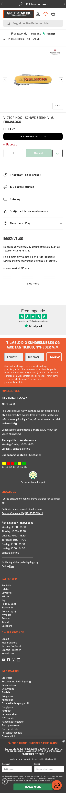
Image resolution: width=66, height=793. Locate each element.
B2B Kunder (8, 718)
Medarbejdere (9, 642)
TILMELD (54, 356)
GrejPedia (7, 678)
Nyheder (6, 615)
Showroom (8, 688)
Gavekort (7, 626)
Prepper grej (9, 611)
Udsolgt (38, 153)
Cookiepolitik (9, 736)
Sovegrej (7, 593)
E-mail (37, 764)
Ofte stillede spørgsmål (15, 703)
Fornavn (6, 764)
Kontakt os (8, 653)
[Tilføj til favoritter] (57, 153)
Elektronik (7, 607)
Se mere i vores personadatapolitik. (42, 780)
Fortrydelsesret (11, 725)
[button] (53, 14)
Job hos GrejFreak (11, 646)
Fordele (6, 692)
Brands (6, 618)
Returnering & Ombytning (16, 681)
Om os (5, 639)
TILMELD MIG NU (33, 787)
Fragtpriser (8, 707)
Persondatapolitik (12, 732)
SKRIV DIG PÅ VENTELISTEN (33, 136)
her (12, 566)
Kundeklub (7, 699)
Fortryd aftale (10, 729)
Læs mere (33, 283)
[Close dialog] (63, 741)
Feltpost (7, 710)
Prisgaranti (8, 696)
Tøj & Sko (7, 585)
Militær (6, 596)
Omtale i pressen (11, 650)
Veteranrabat (9, 714)
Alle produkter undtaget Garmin (21, 39)
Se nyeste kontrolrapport (33, 482)
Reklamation (9, 685)
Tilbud (5, 622)
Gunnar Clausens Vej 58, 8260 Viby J (22, 513)
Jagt (4, 600)
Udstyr (6, 589)
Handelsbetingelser (13, 721)
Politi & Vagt (9, 604)
